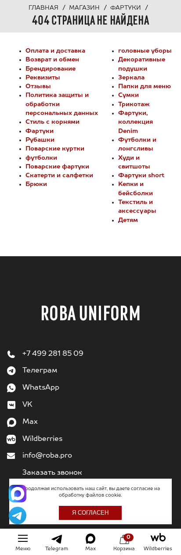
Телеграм (39, 370)
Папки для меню (144, 86)
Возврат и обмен (52, 60)
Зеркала (131, 78)
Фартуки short (141, 175)
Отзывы (38, 86)
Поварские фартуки (57, 167)
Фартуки (39, 131)
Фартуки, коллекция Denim (135, 122)
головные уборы (145, 51)
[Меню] (22, 538)
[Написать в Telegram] (17, 515)
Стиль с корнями (52, 122)
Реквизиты (42, 78)
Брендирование (50, 69)
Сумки (128, 95)
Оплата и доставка (55, 51)
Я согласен (90, 512)
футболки (41, 158)
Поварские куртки (54, 149)
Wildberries (42, 439)
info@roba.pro (47, 455)
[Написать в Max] (17, 493)
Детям (128, 220)
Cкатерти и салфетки (59, 175)
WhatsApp (40, 387)
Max (30, 422)
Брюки (36, 184)
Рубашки (39, 140)
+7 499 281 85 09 (52, 354)
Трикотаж (134, 104)
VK (27, 404)
